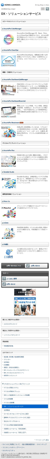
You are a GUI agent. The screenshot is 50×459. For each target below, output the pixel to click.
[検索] (47, 8)
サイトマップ (42, 444)
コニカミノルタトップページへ (13, 447)
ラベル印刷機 (8, 399)
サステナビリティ (8, 450)
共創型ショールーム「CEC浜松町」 (15, 429)
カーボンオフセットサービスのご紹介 (16, 414)
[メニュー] (43, 8)
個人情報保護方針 (28, 444)
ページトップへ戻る (42, 440)
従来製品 (7, 410)
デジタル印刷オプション (12, 391)
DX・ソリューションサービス (13, 406)
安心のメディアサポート (12, 421)
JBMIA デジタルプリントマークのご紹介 (17, 417)
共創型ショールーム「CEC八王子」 (15, 432)
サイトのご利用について (11, 444)
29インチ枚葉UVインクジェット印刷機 (16, 395)
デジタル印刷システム (11, 388)
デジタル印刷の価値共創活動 (13, 425)
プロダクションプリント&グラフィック (17, 384)
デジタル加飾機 (9, 403)
